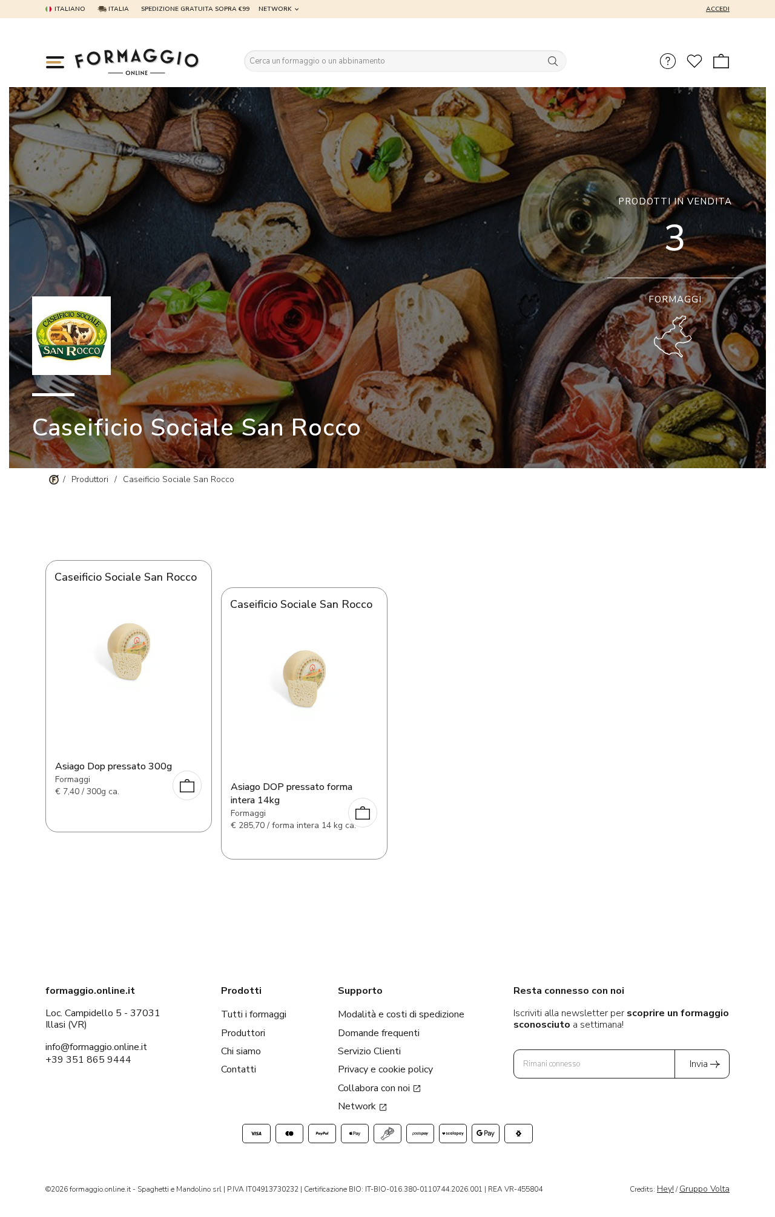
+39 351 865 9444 (88, 1059)
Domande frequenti (379, 1033)
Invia (699, 1064)
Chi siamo (241, 1051)
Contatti (238, 1069)
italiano (69, 9)
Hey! (665, 1189)
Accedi (718, 9)
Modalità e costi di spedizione (401, 1014)
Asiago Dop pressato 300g (113, 766)
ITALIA (118, 9)
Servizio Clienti (369, 1051)
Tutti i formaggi (253, 1014)
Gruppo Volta (704, 1189)
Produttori (243, 1033)
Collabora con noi (375, 1088)
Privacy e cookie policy (385, 1069)
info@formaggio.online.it (96, 1047)
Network (275, 9)
